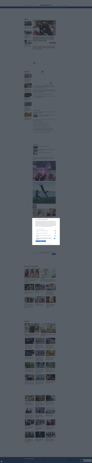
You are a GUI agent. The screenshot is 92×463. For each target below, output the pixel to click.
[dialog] (46, 231)
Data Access (46, 243)
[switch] (55, 230)
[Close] (58, 219)
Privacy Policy (50, 243)
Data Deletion (41, 243)
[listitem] (46, 229)
